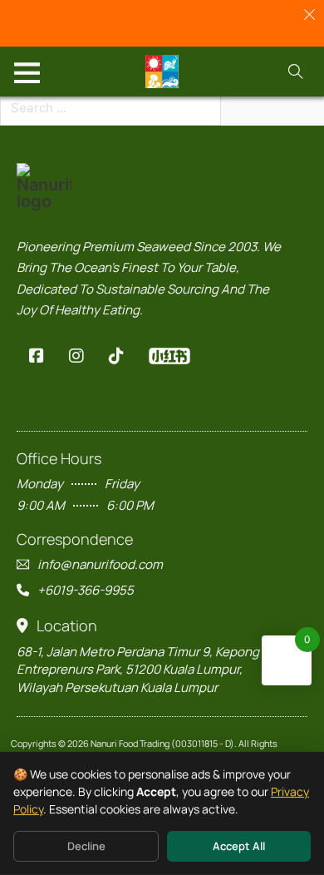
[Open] (27, 72)
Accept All (239, 845)
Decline (86, 845)
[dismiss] (309, 14)
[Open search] (296, 71)
